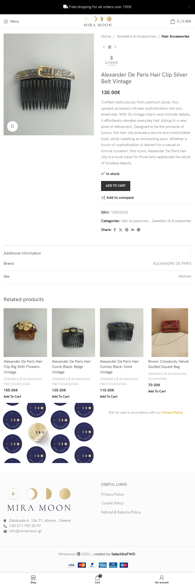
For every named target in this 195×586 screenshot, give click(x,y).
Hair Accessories (175, 36)
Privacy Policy (172, 412)
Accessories (157, 378)
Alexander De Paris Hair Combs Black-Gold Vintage (119, 367)
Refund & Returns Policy (121, 512)
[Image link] (39, 499)
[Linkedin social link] (133, 230)
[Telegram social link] (139, 230)
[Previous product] (104, 47)
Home (106, 36)
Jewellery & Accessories (136, 36)
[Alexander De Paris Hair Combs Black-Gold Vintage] (121, 332)
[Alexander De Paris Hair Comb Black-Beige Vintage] (73, 332)
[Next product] (115, 47)
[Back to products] (109, 47)
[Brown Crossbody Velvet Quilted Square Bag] (170, 332)
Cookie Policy (112, 503)
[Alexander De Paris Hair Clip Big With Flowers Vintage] (25, 332)
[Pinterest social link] (127, 230)
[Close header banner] (189, 7)
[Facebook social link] (114, 230)
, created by (113, 554)
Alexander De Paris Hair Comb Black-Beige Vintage (71, 367)
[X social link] (120, 230)
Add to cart (116, 186)
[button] (12, 397)
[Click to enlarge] (12, 126)
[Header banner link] (90, 7)
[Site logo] (97, 21)
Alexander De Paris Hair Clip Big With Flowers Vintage (23, 367)
